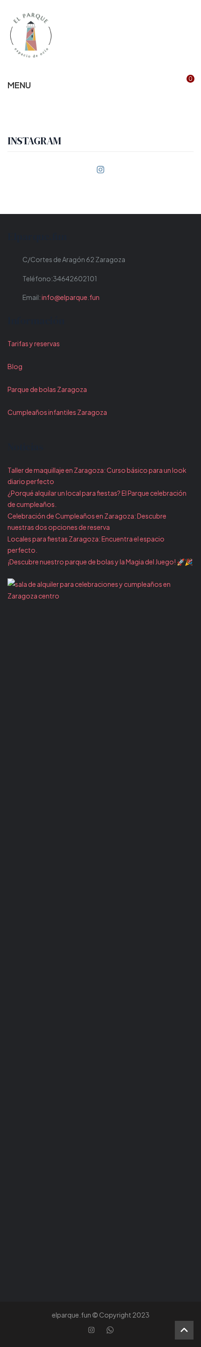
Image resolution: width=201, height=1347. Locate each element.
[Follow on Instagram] (100, 169)
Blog (14, 366)
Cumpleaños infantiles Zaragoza (57, 412)
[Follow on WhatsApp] (109, 1330)
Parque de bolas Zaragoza (47, 389)
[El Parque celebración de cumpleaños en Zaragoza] (30, 35)
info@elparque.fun (71, 297)
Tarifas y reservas (33, 343)
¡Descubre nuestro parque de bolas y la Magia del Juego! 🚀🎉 (100, 561)
